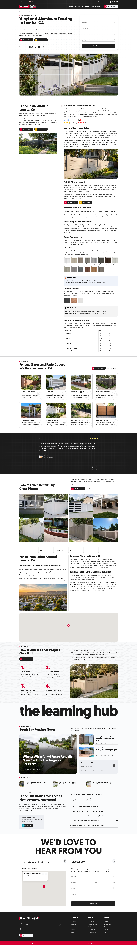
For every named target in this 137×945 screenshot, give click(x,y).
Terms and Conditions (100, 943)
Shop (82, 6)
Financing (23, 2)
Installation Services (74, 6)
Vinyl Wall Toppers (78, 392)
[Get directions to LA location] (46, 874)
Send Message (93, 904)
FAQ (105, 932)
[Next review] (96, 468)
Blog (72, 935)
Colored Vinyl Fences (103, 392)
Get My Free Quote (98, 46)
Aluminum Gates (102, 420)
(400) (28, 879)
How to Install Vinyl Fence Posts (102, 782)
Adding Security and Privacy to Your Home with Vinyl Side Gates (106, 738)
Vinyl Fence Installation (29, 392)
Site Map (106, 935)
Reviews (73, 929)
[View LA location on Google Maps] (43, 874)
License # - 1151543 (25, 929)
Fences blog (28, 752)
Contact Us (73, 924)
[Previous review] (92, 468)
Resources (97, 6)
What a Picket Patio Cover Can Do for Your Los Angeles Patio (106, 750)
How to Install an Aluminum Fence (36, 782)
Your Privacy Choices (113, 943)
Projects (92, 6)
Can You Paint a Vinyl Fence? (67, 782)
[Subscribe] (114, 765)
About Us (73, 921)
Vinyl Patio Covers (27, 420)
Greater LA (33, 11)
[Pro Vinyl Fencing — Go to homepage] (29, 918)
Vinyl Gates (50, 392)
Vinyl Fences (91, 921)
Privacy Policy (93, 770)
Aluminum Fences (52, 420)
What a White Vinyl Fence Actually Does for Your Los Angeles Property (48, 760)
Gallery (87, 6)
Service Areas (33, 2)
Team (72, 932)
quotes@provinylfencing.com (36, 862)
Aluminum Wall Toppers (79, 420)
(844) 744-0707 (78, 862)
